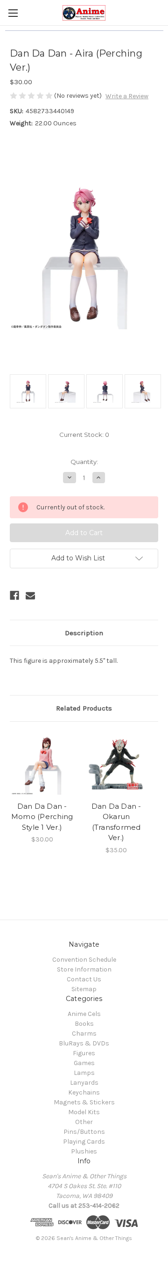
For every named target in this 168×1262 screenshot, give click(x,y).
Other (84, 1122)
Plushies (84, 1151)
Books (84, 1024)
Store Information (84, 969)
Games (84, 1063)
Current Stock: (84, 434)
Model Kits (84, 1112)
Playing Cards (84, 1142)
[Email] (30, 595)
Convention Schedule (84, 960)
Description (84, 633)
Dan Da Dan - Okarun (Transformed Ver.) (116, 822)
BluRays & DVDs (84, 1043)
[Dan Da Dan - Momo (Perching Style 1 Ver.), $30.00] (42, 764)
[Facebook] (14, 595)
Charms (84, 1033)
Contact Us (84, 979)
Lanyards (84, 1083)
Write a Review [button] (126, 96)
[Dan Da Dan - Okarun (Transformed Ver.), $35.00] (116, 764)
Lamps (84, 1073)
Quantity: (84, 461)
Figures (84, 1053)
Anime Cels (84, 1014)
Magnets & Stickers (84, 1102)
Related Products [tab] (84, 708)
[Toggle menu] (13, 13)
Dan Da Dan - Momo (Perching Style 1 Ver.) (42, 817)
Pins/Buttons (84, 1132)
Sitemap (84, 989)
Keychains (84, 1092)
